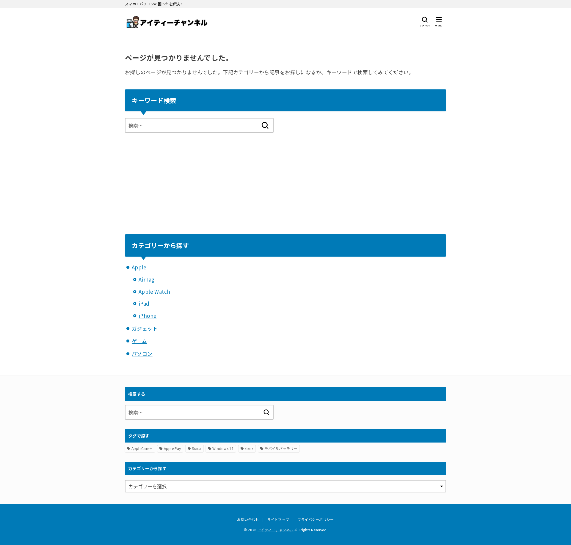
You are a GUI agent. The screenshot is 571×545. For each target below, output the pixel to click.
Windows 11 (223, 448)
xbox (249, 448)
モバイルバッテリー (280, 448)
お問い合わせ (248, 519)
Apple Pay (172, 448)
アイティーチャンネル (276, 529)
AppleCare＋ (142, 448)
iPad (144, 303)
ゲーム (139, 341)
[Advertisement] (285, 177)
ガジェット (145, 328)
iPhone (148, 315)
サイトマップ (278, 519)
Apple (139, 267)
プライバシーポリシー (315, 519)
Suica (196, 448)
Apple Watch (154, 291)
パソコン (142, 353)
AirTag (147, 279)
